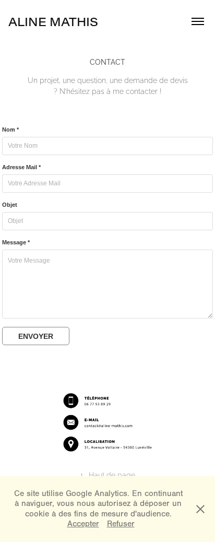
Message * (16, 242)
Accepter (83, 523)
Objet (9, 205)
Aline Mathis (53, 21)
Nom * (10, 129)
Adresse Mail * (21, 167)
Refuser (121, 523)
